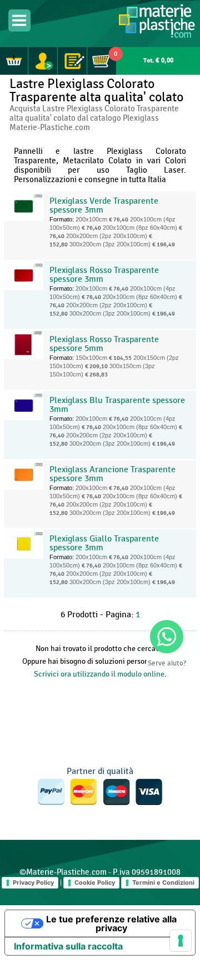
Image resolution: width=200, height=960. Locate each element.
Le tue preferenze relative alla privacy (111, 923)
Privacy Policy (33, 882)
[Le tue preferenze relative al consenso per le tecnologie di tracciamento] (180, 940)
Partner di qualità (100, 771)
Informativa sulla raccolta (68, 946)
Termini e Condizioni (163, 882)
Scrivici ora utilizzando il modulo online (99, 674)
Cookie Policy (94, 882)
